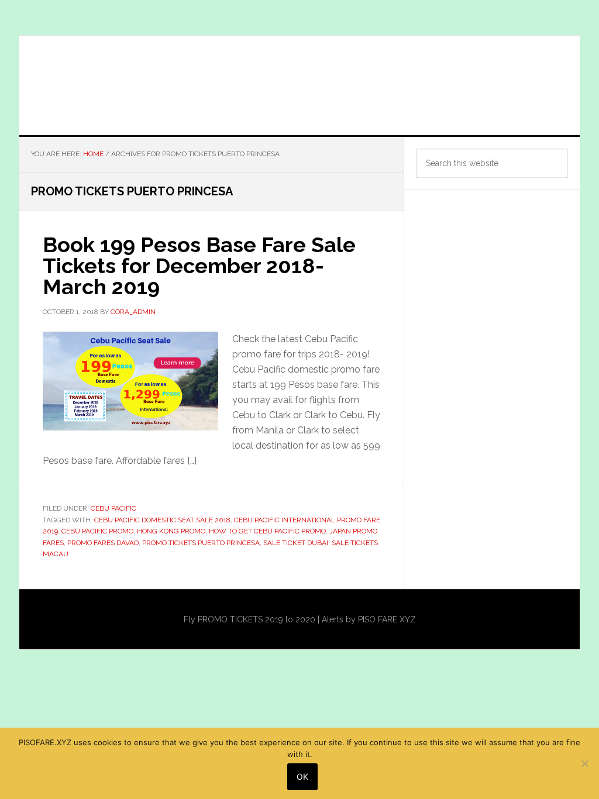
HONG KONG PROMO (171, 531)
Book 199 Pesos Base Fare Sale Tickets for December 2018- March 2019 (199, 265)
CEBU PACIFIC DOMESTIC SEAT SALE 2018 (162, 520)
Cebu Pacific (113, 508)
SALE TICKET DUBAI (295, 543)
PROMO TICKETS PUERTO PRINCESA (201, 543)
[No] (584, 763)
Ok (302, 776)
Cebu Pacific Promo (97, 531)
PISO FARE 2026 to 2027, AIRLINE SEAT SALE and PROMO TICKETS (299, 85)
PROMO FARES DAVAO (103, 543)
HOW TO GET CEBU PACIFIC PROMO (267, 531)
